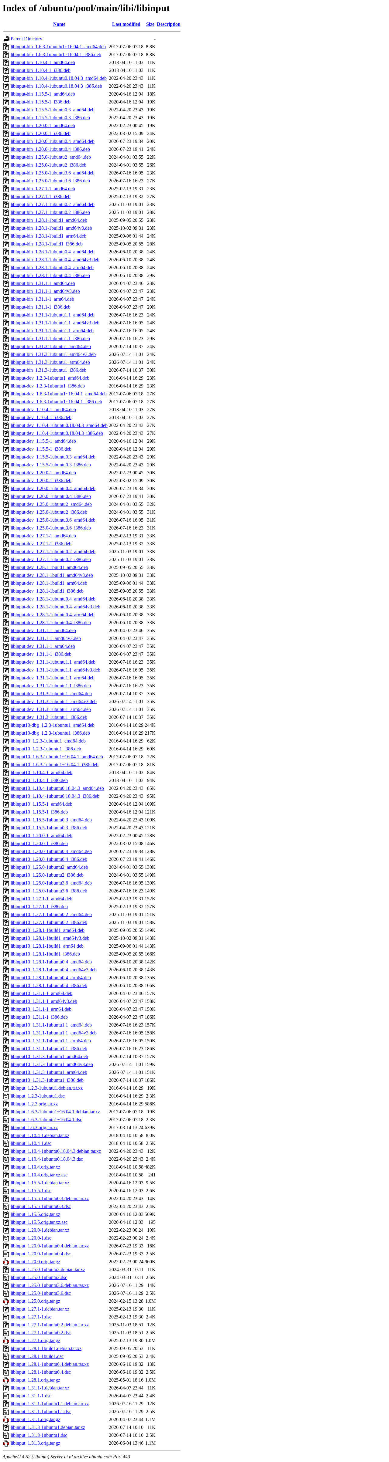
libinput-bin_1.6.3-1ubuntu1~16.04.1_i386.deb (56, 54)
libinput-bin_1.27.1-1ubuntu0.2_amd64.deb (53, 204)
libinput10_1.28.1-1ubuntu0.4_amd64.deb (51, 961)
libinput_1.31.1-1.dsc (31, 1395)
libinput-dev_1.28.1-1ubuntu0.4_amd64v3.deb (55, 606)
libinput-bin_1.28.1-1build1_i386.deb (47, 243)
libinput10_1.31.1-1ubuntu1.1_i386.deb (49, 1048)
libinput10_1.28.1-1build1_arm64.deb (47, 946)
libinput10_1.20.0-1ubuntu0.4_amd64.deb (51, 851)
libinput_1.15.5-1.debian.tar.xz (40, 1182)
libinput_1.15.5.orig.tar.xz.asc (39, 1222)
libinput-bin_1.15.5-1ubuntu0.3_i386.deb (50, 117)
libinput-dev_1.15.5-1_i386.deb (41, 449)
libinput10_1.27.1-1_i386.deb (39, 906)
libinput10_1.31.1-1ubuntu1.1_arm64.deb (51, 1040)
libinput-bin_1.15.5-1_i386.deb (41, 101)
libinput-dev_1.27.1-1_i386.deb (41, 543)
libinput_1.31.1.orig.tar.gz (35, 1419)
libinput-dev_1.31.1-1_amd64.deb (43, 630)
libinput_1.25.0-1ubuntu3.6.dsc (41, 1293)
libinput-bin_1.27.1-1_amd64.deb (43, 188)
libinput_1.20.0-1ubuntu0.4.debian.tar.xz (50, 1245)
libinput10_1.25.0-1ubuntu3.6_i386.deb (49, 890)
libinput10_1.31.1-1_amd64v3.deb (44, 1001)
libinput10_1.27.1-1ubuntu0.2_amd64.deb (51, 914)
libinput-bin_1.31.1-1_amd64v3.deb (45, 291)
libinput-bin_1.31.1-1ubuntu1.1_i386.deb (50, 338)
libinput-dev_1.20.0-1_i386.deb (41, 480)
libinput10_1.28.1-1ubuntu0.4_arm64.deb (51, 977)
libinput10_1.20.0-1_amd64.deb (41, 835)
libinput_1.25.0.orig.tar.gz (35, 1301)
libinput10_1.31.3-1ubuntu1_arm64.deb (49, 1072)
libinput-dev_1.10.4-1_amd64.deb (43, 409)
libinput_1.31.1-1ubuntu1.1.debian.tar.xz (50, 1403)
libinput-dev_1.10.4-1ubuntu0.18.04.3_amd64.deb (59, 425)
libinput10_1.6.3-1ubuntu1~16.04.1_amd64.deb (57, 756)
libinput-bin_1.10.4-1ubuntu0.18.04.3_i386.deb (56, 86)
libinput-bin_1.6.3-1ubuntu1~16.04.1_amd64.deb (58, 46)
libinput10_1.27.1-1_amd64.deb (41, 898)
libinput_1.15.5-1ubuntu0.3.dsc (41, 1206)
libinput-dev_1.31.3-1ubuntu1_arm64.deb (51, 709)
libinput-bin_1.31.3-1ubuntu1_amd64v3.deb (53, 354)
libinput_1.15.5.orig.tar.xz (35, 1214)
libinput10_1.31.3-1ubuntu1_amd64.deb (49, 1056)
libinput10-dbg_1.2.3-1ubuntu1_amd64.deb (53, 725)
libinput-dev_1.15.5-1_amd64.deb (43, 441)
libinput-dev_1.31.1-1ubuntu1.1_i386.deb (51, 685)
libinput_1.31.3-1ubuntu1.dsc (39, 1435)
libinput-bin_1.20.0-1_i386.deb (41, 133)
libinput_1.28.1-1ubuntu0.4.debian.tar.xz (50, 1364)
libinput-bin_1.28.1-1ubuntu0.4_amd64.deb (53, 251)
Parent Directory (26, 38)
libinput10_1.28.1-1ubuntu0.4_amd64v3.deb (54, 969)
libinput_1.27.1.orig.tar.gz (35, 1340)
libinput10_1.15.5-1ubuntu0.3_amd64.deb (51, 819)
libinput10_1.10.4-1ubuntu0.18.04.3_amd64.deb (57, 788)
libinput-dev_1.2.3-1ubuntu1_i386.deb (48, 385)
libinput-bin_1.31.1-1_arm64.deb (42, 299)
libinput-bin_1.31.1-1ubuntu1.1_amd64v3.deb (55, 322)
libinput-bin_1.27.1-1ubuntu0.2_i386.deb (50, 212)
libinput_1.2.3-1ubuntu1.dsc (38, 1095)
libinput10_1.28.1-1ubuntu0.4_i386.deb (49, 985)
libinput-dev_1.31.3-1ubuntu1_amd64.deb (51, 693)
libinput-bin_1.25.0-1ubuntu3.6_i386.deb (50, 180)
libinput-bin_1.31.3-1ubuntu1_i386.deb (48, 370)
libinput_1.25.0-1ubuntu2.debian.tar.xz (48, 1269)
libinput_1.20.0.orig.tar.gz (35, 1261)
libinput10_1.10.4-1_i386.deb (39, 780)
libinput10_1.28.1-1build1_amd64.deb (47, 930)
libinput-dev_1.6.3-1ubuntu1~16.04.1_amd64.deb (59, 393)
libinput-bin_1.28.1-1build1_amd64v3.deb (51, 228)
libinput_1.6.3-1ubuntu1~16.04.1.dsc (46, 1119)
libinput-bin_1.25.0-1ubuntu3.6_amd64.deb (53, 172)
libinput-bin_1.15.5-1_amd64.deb (43, 93)
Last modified (126, 24)
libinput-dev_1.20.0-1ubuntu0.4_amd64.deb (53, 488)
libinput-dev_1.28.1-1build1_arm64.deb (49, 583)
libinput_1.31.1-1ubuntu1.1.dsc (41, 1411)
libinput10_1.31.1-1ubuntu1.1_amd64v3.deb (54, 1032)
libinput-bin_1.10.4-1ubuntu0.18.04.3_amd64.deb (59, 78)
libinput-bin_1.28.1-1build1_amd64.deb (49, 220)
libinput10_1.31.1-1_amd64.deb (41, 993)
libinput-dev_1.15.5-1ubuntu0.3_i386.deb (51, 464)
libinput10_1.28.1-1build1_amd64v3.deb (50, 938)
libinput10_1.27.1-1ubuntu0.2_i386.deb (49, 922)
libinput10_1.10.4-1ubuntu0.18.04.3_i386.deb (55, 796)
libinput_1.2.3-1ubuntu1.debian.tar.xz (47, 1088)
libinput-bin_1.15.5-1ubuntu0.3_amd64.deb (53, 109)
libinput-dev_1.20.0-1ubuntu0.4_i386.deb (51, 496)
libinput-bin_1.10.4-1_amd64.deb (43, 62)
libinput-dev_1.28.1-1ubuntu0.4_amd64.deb (53, 598)
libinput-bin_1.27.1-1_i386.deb (41, 196)
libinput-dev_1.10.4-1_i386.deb (41, 417)
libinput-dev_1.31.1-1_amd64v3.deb (46, 638)
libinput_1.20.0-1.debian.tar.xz (40, 1230)
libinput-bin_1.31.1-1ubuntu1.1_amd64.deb (53, 314)
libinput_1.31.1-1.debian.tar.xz (40, 1387)
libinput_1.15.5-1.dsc (31, 1190)
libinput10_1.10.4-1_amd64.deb (41, 772)
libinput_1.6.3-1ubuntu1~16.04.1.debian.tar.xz (55, 1111)
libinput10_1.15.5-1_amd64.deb (41, 804)
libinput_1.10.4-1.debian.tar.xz (40, 1135)
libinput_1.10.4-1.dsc (31, 1143)
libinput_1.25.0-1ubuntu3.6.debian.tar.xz (50, 1285)
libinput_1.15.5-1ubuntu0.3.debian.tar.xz (50, 1198)
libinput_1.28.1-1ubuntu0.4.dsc (41, 1372)
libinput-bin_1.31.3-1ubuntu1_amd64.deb (51, 346)
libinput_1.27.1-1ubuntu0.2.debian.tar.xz (50, 1324)
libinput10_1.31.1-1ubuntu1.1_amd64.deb (51, 1024)
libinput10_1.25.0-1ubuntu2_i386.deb (47, 875)
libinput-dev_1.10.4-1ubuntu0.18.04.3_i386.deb (57, 433)
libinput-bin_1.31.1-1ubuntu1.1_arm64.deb (52, 330)
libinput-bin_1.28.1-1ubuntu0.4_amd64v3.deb (55, 259)
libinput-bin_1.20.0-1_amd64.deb (43, 125)
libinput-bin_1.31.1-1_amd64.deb (43, 283)
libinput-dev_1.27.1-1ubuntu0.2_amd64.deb (53, 551)
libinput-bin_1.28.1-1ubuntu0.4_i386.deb (50, 275)
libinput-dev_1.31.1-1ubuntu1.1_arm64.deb (53, 677)
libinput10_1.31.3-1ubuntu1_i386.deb (47, 1080)
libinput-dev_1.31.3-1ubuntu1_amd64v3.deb (54, 701)
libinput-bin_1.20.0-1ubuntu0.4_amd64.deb (53, 141)
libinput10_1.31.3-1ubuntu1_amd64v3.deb (52, 1064)
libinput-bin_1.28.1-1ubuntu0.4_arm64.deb (52, 267)
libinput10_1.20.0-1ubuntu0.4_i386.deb (49, 859)
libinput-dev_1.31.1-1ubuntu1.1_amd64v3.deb (55, 669)
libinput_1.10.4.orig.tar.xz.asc (39, 1174)
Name (59, 24)
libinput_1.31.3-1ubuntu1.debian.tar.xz (48, 1427)
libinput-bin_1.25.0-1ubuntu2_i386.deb (48, 165)
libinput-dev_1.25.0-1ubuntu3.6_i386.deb (51, 527)
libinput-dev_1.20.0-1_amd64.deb (43, 472)
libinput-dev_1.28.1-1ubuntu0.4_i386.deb (51, 622)
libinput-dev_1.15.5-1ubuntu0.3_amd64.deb (53, 456)
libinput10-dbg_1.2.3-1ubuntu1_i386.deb (50, 733)
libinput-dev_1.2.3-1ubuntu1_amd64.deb (50, 378)
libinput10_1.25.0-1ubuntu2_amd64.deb (49, 867)
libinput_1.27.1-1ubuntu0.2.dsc (41, 1332)
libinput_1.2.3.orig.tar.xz (34, 1103)
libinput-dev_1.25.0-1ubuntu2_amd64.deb (51, 504)
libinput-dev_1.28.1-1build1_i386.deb (47, 591)
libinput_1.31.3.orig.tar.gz (35, 1443)
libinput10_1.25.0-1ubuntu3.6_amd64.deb (51, 882)
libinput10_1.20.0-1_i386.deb (39, 843)
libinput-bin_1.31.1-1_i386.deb (41, 307)
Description (169, 24)
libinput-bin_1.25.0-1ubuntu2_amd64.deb (51, 157)
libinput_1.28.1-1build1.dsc (37, 1356)
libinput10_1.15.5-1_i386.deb (39, 811)
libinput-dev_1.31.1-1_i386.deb (41, 654)
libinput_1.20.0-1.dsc (31, 1237)
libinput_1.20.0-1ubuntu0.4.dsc (41, 1253)
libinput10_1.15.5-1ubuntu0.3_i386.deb (49, 827)
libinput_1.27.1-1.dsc (31, 1316)
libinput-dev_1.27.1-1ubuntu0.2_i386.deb (51, 559)
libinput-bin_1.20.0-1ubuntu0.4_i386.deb (50, 149)
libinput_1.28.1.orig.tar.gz (35, 1379)
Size (150, 24)
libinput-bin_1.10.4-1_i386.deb (41, 70)
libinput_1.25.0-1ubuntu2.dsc (39, 1277)
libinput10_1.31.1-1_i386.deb (39, 1017)
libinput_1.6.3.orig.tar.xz (34, 1127)
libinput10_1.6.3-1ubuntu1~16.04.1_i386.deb (54, 764)
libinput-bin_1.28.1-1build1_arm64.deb (48, 236)
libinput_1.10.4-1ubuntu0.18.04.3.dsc (47, 1159)
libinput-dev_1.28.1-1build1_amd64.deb (49, 567)
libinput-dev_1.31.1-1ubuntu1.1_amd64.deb (53, 662)
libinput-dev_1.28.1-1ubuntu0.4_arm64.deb (53, 614)
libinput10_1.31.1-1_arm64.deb (41, 1009)
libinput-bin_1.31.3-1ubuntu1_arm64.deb (50, 362)
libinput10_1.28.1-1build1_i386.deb (45, 953)
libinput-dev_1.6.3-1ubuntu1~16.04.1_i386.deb (56, 401)
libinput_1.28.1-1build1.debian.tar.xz (46, 1348)
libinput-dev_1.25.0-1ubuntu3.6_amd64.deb (53, 520)
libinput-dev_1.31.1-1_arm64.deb (43, 646)
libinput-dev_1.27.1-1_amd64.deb (43, 535)
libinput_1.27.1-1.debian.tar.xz (40, 1308)
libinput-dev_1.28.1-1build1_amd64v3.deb (52, 575)
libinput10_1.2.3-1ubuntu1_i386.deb (46, 748)
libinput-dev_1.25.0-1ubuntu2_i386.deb (49, 512)
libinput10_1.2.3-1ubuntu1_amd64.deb (48, 740)
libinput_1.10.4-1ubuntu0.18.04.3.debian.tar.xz (56, 1151)
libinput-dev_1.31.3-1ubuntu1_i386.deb (49, 717)
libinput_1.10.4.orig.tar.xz (35, 1166)
